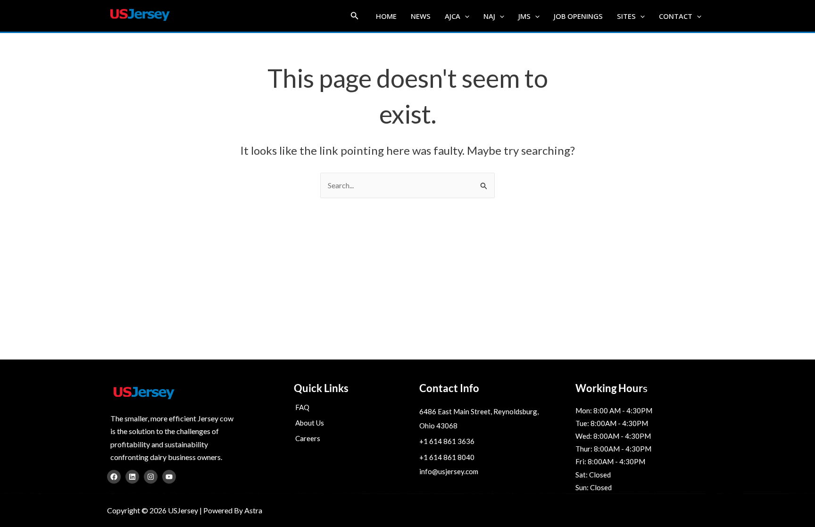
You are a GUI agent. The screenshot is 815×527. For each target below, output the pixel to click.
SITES (626, 16)
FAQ (302, 407)
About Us (309, 422)
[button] (354, 16)
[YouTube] (169, 477)
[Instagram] (151, 477)
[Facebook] (114, 477)
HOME (386, 16)
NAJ (489, 16)
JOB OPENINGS (578, 16)
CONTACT (675, 16)
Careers (307, 438)
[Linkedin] (132, 477)
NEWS (421, 16)
